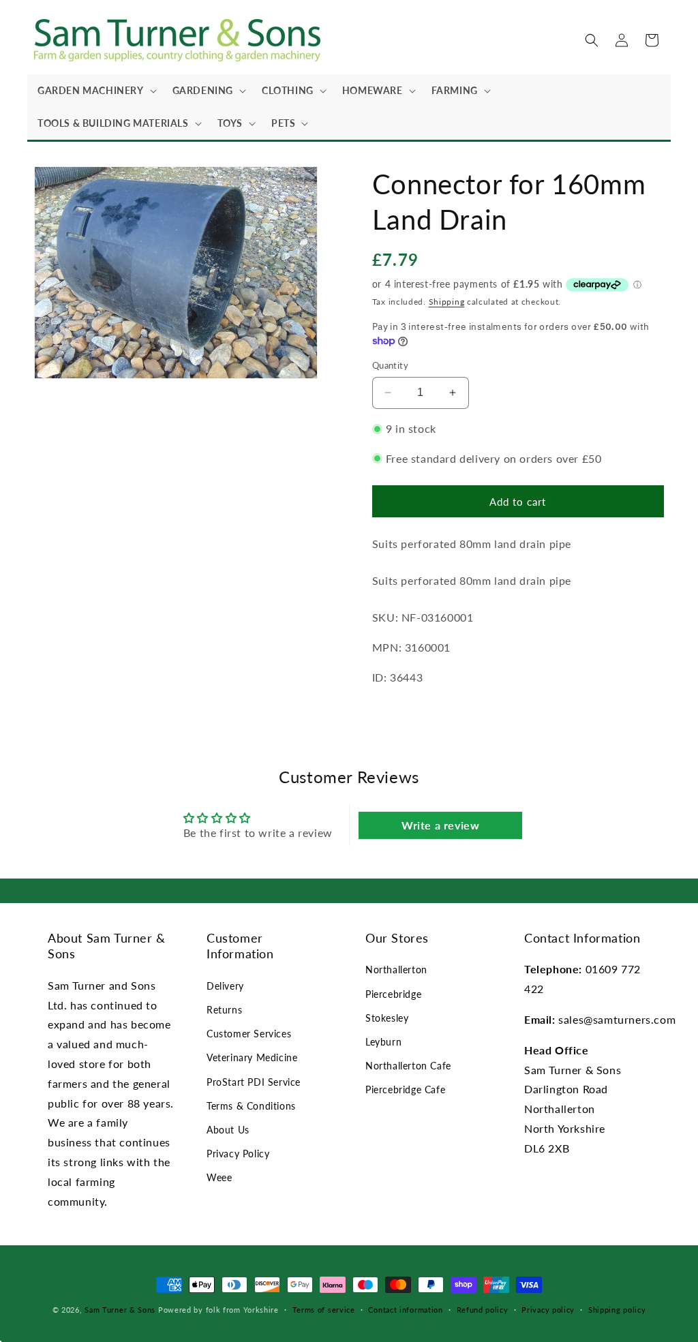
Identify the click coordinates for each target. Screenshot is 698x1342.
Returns (224, 1010)
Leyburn (383, 1042)
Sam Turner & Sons (120, 1309)
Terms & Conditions (251, 1106)
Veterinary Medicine (252, 1057)
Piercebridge (393, 994)
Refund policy (483, 1309)
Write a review (440, 825)
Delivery (225, 986)
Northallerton (396, 969)
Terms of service (323, 1309)
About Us (228, 1129)
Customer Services (249, 1033)
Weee (219, 1177)
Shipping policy (617, 1309)
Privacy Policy (238, 1153)
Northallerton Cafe (408, 1065)
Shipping (447, 301)
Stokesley (386, 1018)
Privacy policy (548, 1309)
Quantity (390, 365)
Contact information (405, 1309)
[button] (94, 90)
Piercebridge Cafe (405, 1089)
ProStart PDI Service (254, 1082)
